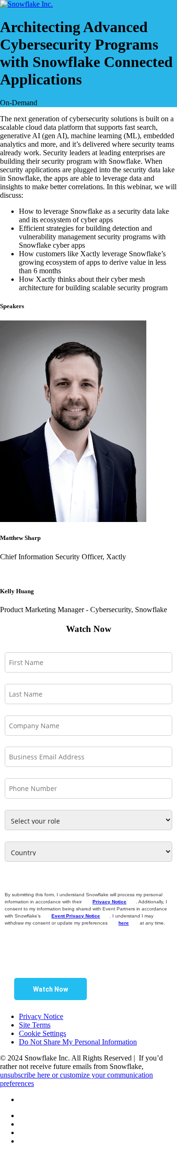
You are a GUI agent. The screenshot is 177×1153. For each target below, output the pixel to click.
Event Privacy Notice (75, 915)
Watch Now (50, 989)
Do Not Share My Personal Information (78, 1042)
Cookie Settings (42, 1033)
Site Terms (35, 1025)
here (123, 923)
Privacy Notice (109, 901)
